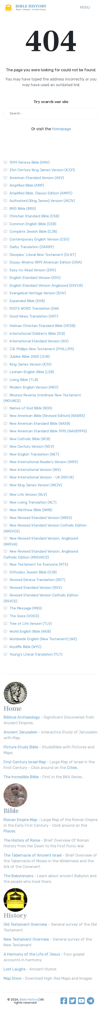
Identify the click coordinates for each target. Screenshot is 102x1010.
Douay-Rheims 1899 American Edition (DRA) (45, 262)
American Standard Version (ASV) (36, 178)
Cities (72, 767)
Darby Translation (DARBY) (31, 247)
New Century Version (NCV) (31, 446)
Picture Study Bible (21, 747)
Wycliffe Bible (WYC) (25, 647)
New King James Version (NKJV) (35, 485)
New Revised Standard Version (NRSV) (40, 518)
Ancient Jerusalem (20, 732)
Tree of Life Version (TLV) (30, 623)
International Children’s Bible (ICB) (37, 333)
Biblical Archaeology (22, 717)
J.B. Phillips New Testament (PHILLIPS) (41, 349)
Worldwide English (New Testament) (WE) (43, 639)
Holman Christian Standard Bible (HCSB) (42, 326)
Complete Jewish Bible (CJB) (33, 231)
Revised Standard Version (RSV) (35, 587)
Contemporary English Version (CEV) (39, 239)
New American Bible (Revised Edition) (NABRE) (47, 416)
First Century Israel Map (25, 762)
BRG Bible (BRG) (22, 208)
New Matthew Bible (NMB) (30, 510)
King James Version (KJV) (30, 364)
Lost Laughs (15, 969)
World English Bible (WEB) (30, 631)
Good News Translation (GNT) (33, 316)
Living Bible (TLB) (23, 380)
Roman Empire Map (20, 820)
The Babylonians (18, 876)
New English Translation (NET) (34, 454)
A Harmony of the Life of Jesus (32, 954)
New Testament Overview (26, 939)
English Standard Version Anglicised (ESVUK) (46, 285)
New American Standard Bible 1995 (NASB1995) (48, 431)
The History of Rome (22, 840)
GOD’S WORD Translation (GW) (34, 308)
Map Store (12, 978)
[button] (85, 7)
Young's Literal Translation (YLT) (35, 654)
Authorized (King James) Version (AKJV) (42, 201)
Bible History (29, 999)
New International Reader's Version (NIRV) (43, 462)
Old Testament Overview (25, 924)
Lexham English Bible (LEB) (31, 372)
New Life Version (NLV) (28, 494)
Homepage (61, 129)
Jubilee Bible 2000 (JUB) (29, 356)
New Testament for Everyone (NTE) (38, 564)
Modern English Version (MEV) (33, 387)
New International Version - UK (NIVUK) (41, 477)
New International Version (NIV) (35, 470)
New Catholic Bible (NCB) (29, 439)
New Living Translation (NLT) (32, 502)
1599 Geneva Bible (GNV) (29, 162)
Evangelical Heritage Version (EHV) (37, 293)
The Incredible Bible (21, 777)
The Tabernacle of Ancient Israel (33, 855)
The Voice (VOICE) (24, 616)
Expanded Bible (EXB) (27, 301)
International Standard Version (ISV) (39, 341)
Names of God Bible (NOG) (30, 408)
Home (13, 708)
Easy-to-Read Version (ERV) (32, 270)
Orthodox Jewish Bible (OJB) (33, 572)
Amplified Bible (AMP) (26, 185)
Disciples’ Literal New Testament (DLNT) (42, 255)
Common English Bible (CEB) (32, 224)
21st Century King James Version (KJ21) (42, 170)
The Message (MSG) (25, 608)
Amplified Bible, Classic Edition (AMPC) (40, 193)
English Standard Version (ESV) (34, 278)
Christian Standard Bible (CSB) (34, 216)
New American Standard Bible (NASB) (39, 423)
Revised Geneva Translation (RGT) (37, 580)
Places (9, 831)
